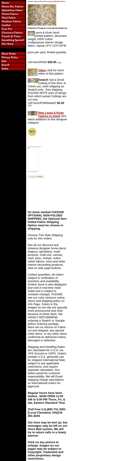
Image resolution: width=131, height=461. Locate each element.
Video (42, 70)
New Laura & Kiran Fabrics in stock (51, 114)
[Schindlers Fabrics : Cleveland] (33, 170)
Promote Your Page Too (33, 171)
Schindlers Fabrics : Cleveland (34, 146)
